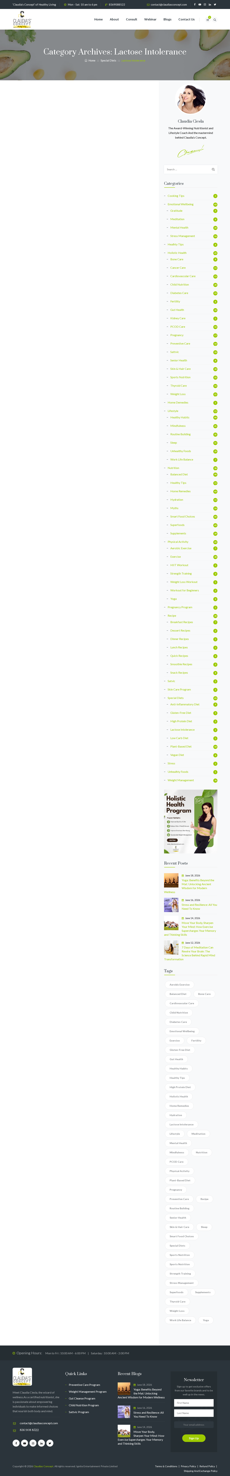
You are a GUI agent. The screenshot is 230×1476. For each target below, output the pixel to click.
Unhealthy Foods (180, 451)
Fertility (175, 301)
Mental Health (179, 227)
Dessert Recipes (180, 630)
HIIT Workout (179, 565)
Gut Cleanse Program (82, 1398)
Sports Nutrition (180, 377)
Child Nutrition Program (84, 1405)
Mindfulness (178, 425)
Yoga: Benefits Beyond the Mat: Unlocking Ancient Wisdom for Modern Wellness (189, 886)
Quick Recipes (179, 655)
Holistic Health (177, 252)
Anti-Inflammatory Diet (184, 704)
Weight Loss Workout (183, 581)
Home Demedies (178, 402)
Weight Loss (178, 394)
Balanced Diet (179, 474)
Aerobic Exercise (180, 548)
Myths (174, 508)
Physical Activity (178, 541)
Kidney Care (177, 318)
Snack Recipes (179, 672)
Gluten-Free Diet (180, 712)
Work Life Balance (181, 459)
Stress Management (182, 236)
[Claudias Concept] (22, 19)
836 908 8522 (29, 1430)
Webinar (150, 19)
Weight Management (181, 780)
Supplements (178, 533)
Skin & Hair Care (180, 368)
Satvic (171, 681)
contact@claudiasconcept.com (169, 4)
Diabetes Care (179, 293)
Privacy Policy (188, 1466)
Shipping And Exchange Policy (200, 1470)
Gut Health (177, 309)
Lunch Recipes (179, 647)
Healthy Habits (179, 417)
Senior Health (178, 360)
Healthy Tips (178, 482)
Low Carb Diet (179, 738)
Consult (131, 19)
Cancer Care (178, 267)
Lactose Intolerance (182, 729)
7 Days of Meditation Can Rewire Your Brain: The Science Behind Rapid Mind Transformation (189, 953)
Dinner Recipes (179, 638)
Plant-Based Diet (181, 746)
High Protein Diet (181, 721)
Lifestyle (173, 410)
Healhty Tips (176, 244)
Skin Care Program (179, 689)
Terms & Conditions (166, 1466)
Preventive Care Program (84, 1384)
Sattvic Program (79, 1412)
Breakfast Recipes (181, 622)
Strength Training (181, 573)
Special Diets (176, 697)
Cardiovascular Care (183, 276)
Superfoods (177, 524)
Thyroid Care (178, 385)
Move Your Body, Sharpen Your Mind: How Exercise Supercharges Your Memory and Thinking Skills (190, 928)
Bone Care (176, 259)
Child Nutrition (179, 284)
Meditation (177, 219)
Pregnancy (176, 335)
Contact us (186, 19)
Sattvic (174, 351)
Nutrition (173, 467)
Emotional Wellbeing (181, 204)
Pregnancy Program (180, 607)
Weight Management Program (88, 1391)
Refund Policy (207, 1466)
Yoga (173, 598)
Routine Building (180, 434)
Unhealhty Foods (178, 771)
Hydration (176, 499)
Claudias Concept (43, 1466)
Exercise (175, 556)
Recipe (172, 615)
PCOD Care (177, 326)
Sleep (173, 442)
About (114, 19)
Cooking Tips (176, 195)
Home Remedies (180, 491)
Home (98, 19)
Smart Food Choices (182, 516)
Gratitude (176, 210)
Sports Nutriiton (180, 1254)
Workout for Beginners (184, 590)
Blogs (167, 19)
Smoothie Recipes (181, 664)
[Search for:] (190, 169)
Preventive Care (180, 343)
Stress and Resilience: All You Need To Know (199, 906)
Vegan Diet (177, 754)
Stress (171, 763)
